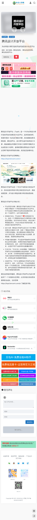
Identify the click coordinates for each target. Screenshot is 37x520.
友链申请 (6, 456)
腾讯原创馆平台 (7, 52)
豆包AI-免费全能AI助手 (18, 357)
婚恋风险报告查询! (27, 384)
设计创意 (11, 37)
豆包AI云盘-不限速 (27, 371)
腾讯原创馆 (17, 50)
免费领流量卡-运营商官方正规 (18, 364)
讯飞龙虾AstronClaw (9, 380)
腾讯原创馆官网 (28, 50)
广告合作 (29, 456)
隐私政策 (21, 456)
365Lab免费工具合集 (10, 375)
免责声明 (14, 456)
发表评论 (30, 422)
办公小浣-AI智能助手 (10, 384)
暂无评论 (8, 390)
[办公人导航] (18, 3)
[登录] (30, 3)
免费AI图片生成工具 (9, 371)
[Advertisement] (18, 109)
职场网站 (4, 37)
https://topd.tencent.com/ (10, 159)
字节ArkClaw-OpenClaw (27, 380)
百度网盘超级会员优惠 (27, 375)
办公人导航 (23, 498)
